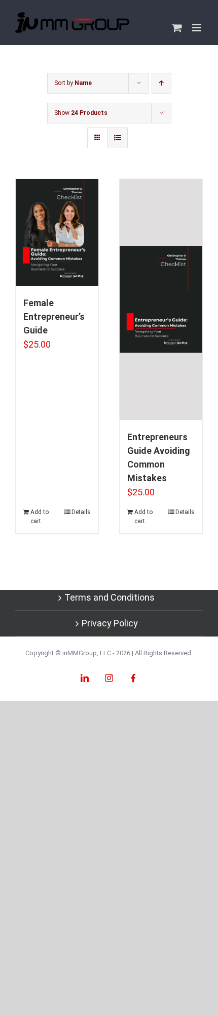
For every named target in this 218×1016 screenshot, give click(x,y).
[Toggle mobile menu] (197, 27)
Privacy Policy (110, 623)
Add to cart (39, 517)
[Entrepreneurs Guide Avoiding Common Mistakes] (161, 299)
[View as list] (117, 138)
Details (81, 512)
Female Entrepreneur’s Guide (54, 316)
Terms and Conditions (109, 597)
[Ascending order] (161, 83)
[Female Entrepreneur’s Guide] (57, 232)
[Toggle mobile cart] (177, 27)
